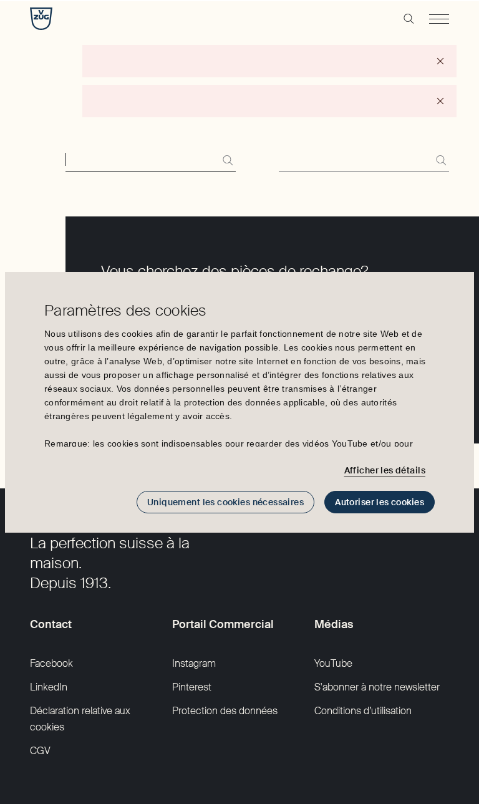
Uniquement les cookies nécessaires (225, 502)
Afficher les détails (384, 470)
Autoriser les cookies (379, 502)
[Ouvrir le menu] (439, 18)
